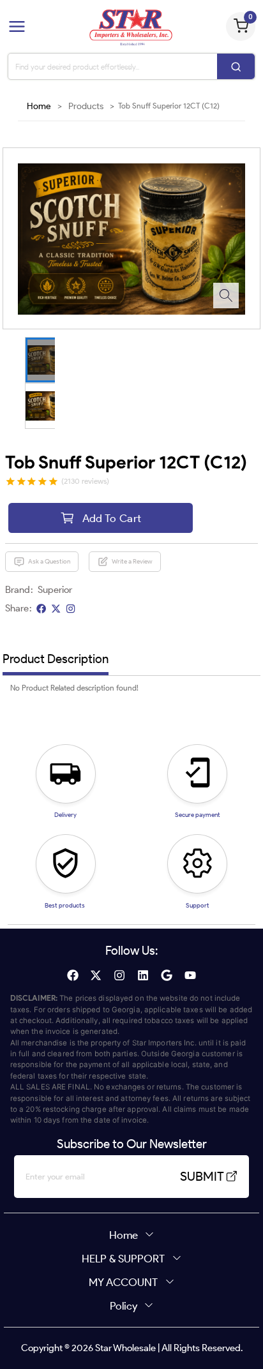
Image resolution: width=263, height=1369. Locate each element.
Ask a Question (49, 561)
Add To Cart (112, 518)
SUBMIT (202, 1176)
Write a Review (132, 561)
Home (39, 106)
